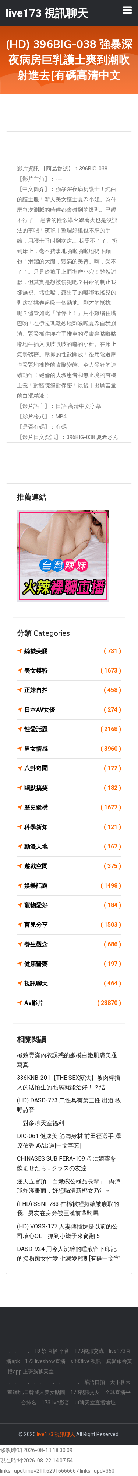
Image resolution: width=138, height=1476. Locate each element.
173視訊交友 (85, 1392)
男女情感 (72, 748)
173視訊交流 (89, 1351)
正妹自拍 (72, 690)
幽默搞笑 (72, 787)
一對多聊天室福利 (40, 1123)
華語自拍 (94, 1382)
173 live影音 (56, 1403)
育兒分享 (72, 924)
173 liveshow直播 (45, 1361)
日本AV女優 (72, 709)
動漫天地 (72, 846)
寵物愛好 (72, 905)
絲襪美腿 (72, 650)
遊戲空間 (72, 866)
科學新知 (72, 826)
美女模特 (72, 670)
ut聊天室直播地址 (95, 1403)
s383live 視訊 (86, 1361)
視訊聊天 (72, 983)
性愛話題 (72, 729)
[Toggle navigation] (127, 10)
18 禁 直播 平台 (51, 1351)
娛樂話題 (72, 885)
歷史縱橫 (72, 807)
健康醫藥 (72, 963)
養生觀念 (72, 944)
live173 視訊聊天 (56, 1434)
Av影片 (72, 1002)
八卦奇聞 (72, 768)
